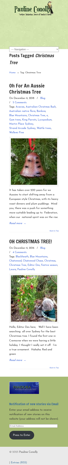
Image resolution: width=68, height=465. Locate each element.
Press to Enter (21, 435)
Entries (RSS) (19, 462)
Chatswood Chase (33, 261)
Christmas (50, 261)
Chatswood (15, 261)
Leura (12, 269)
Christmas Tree (36, 115)
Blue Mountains (18, 115)
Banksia (41, 111)
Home (12, 72)
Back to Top (54, 231)
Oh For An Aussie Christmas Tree (27, 88)
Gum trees (15, 120)
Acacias (20, 107)
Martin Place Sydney (21, 124)
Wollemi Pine (16, 132)
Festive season (49, 265)
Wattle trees (44, 128)
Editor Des (34, 265)
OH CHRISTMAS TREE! (30, 241)
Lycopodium (45, 120)
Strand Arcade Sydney (22, 128)
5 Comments (20, 102)
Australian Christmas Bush (41, 107)
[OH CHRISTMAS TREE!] (34, 298)
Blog (42, 98)
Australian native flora (22, 111)
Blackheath (22, 257)
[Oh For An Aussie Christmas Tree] (34, 161)
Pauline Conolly (34, 8)
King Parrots (29, 120)
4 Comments (20, 252)
